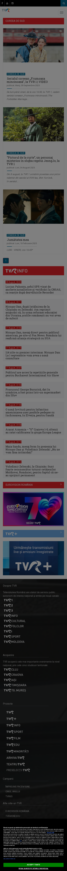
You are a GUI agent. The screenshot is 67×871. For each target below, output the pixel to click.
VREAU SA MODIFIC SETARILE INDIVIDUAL (33, 868)
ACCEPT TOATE (33, 865)
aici (20, 840)
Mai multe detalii (50, 832)
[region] (33, 845)
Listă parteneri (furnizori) (9, 858)
